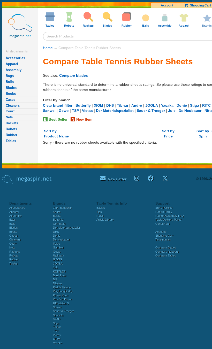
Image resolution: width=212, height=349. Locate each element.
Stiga (194, 105)
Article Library (105, 219)
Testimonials (163, 239)
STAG (56, 319)
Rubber (11, 135)
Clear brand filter (57, 105)
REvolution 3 (61, 303)
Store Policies (163, 207)
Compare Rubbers (167, 251)
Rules (100, 215)
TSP (75, 110)
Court (10, 111)
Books (11, 94)
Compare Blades (165, 247)
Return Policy (163, 211)
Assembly (13, 70)
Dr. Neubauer (190, 110)
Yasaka (167, 105)
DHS (110, 105)
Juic (172, 110)
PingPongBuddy (63, 291)
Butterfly (83, 105)
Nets (9, 117)
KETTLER (59, 271)
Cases (10, 100)
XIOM (98, 105)
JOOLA (151, 105)
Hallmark (58, 255)
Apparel (12, 64)
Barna (56, 215)
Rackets (12, 123)
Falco (56, 243)
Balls (10, 82)
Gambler (58, 247)
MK (55, 279)
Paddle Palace (62, 287)
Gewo (64, 110)
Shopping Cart (164, 235)
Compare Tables (165, 255)
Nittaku (57, 283)
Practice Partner (63, 299)
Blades (11, 88)
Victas (87, 110)
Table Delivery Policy (168, 219)
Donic (182, 105)
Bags (10, 76)
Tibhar (122, 105)
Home (48, 48)
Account (167, 5)
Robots (11, 129)
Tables (11, 141)
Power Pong (60, 295)
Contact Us (162, 223)
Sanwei (49, 110)
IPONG (57, 259)
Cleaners (13, 105)
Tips (99, 211)
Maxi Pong (59, 275)
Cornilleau (59, 223)
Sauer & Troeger (151, 110)
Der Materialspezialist (115, 110)
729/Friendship (62, 207)
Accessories (15, 58)
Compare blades (73, 75)
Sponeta (58, 315)
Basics (100, 207)
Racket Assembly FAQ (169, 215)
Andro (136, 105)
